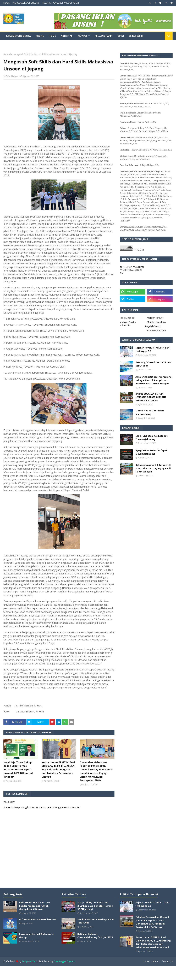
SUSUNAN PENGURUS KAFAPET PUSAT (60, 2)
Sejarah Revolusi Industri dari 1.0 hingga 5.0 (152, 349)
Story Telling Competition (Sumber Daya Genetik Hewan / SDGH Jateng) (95, 906)
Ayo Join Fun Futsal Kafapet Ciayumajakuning (151, 452)
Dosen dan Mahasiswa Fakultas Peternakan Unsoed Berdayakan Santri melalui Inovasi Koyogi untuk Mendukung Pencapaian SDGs (96, 771)
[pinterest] (171, 3)
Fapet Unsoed (127, 317)
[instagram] (166, 3)
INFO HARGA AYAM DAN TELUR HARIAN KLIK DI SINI (132, 270)
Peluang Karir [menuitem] (103, 35)
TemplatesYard (29, 961)
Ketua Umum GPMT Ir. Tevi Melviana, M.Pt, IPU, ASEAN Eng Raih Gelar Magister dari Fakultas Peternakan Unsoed (58, 769)
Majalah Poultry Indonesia (128, 323)
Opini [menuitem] (120, 35)
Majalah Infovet (155, 317)
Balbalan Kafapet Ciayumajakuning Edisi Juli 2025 (95, 935)
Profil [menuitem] (40, 35)
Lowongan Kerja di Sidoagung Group (36, 935)
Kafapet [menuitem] (82, 35)
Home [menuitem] (52, 35)
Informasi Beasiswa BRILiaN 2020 (37, 919)
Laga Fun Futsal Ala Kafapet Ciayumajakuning (151, 437)
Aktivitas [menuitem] (67, 35)
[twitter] (160, 3)
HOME (6, 2)
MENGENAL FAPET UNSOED (26, 2)
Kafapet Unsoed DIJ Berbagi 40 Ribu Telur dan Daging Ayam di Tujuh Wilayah (153, 468)
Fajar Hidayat (12, 76)
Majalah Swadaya (156, 321)
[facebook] (155, 3)
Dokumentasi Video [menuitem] (18, 43)
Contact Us (167, 961)
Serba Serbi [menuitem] (136, 35)
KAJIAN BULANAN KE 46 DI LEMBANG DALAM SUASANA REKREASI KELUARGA (150, 397)
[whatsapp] (150, 3)
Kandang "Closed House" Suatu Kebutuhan (153, 364)
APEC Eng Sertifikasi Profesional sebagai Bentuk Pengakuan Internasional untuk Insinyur (153, 380)
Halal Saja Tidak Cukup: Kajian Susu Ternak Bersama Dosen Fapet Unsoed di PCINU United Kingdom (18, 769)
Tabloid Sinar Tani (156, 330)
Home (146, 961)
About (155, 961)
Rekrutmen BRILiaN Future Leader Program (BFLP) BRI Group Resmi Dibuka (34, 906)
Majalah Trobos (153, 326)
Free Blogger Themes (64, 961)
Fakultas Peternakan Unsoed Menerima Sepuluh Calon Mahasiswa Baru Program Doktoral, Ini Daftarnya (152, 922)
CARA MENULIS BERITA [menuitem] (18, 35)
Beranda (7, 54)
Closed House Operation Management (149, 412)
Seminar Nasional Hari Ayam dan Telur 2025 (95, 921)
